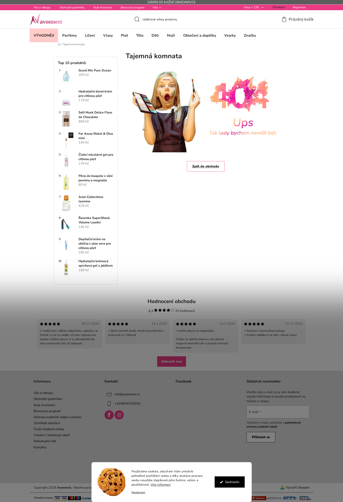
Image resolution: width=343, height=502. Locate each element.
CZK (257, 7)
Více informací (161, 485)
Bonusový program (133, 7)
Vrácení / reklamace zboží (52, 435)
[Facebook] (109, 415)
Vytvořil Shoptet (298, 487)
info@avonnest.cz (127, 394)
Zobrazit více (171, 361)
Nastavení (138, 492)
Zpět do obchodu (205, 166)
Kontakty (40, 447)
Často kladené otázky (49, 429)
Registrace (299, 7)
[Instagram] (119, 415)
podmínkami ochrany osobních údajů (273, 425)
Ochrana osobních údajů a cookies (58, 417)
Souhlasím (232, 482)
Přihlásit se (261, 437)
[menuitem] (44, 35)
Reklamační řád (45, 441)
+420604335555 (128, 403)
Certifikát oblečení (47, 423)
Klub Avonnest (102, 7)
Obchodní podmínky (71, 7)
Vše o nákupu (42, 7)
